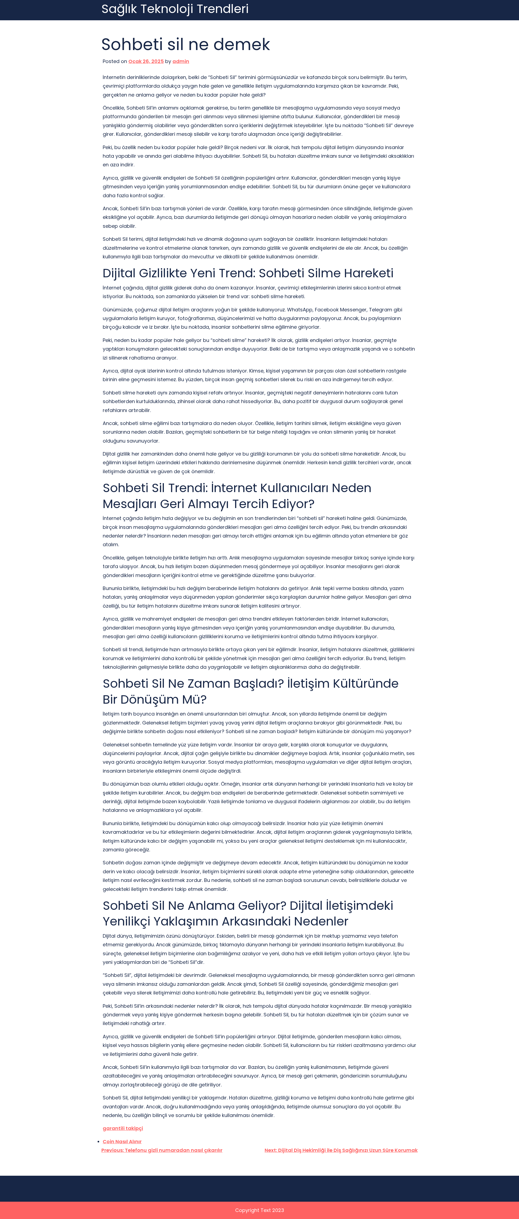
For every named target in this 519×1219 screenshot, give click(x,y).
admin (180, 61)
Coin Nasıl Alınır (122, 1141)
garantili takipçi (123, 1128)
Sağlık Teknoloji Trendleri (175, 9)
